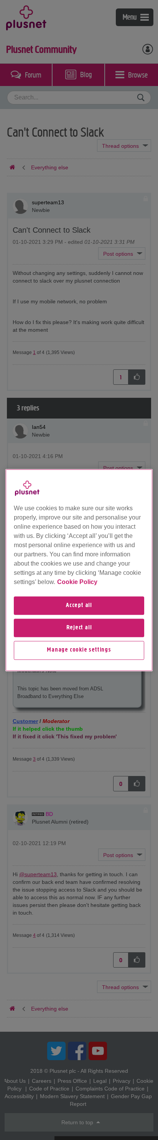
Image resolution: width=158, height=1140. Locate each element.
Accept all (79, 605)
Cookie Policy (77, 582)
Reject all (79, 628)
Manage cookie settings (79, 650)
